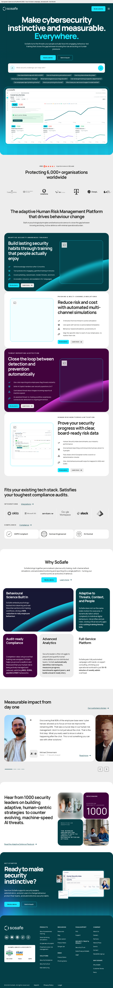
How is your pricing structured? (53, 82)
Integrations (26, 504)
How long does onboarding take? (85, 75)
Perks (95, 972)
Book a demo (98, 9)
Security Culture (45, 964)
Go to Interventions (18, 120)
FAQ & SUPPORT (80, 927)
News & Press (97, 943)
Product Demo (62, 957)
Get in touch (65, 58)
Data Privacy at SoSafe (82, 951)
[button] (100, 769)
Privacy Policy (48, 985)
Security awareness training (46, 933)
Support (77, 935)
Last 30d (12, 99)
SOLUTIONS (44, 956)
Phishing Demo (62, 961)
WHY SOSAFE (97, 960)
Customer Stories (98, 969)
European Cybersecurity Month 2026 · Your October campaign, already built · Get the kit (29, 1)
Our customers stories (97, 708)
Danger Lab (61, 946)
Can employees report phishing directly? (27, 82)
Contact (95, 950)
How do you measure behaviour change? (24, 79)
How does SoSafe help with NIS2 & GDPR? (30, 75)
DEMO (60, 953)
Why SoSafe (96, 965)
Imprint (36, 985)
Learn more (26, 285)
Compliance (24, 525)
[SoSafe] (10, 9)
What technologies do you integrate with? (54, 79)
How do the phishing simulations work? (59, 75)
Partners (96, 939)
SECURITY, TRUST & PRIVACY (82, 942)
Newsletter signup (98, 954)
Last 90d (18, 99)
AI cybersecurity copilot (47, 943)
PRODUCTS (44, 927)
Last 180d (23, 99)
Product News (62, 943)
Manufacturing (44, 968)
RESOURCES (62, 927)
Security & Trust (80, 947)
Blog (59, 935)
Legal (77, 955)
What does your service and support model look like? (82, 82)
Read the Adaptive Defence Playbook (19, 844)
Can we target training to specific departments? (86, 79)
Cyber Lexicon (62, 939)
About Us (96, 931)
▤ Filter (104, 99)
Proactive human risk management (46, 948)
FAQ (76, 931)
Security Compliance (46, 960)
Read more (83, 755)
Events (95, 946)
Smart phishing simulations (44, 938)
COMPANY (96, 927)
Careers (95, 935)
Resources (61, 931)
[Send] (100, 68)
